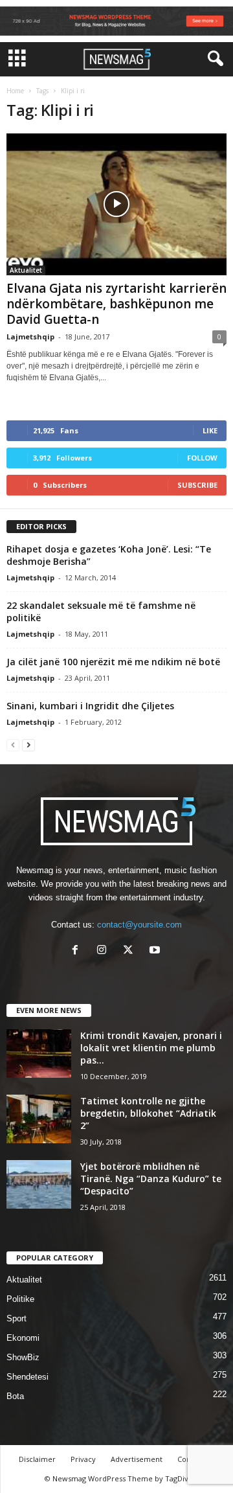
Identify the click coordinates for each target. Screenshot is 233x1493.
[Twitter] (131, 951)
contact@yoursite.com (139, 924)
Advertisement (136, 1459)
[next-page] (28, 744)
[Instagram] (104, 951)
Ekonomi (22, 1338)
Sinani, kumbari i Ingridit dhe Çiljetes (90, 706)
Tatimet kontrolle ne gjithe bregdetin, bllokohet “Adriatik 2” (148, 1113)
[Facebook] (78, 951)
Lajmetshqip (30, 336)
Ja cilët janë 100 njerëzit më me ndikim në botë (113, 661)
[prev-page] (12, 744)
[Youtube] (156, 951)
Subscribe (197, 485)
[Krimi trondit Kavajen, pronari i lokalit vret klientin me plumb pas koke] (38, 1053)
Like (210, 430)
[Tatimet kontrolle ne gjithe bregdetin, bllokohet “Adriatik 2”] (38, 1119)
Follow (202, 457)
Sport (16, 1318)
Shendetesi (27, 1377)
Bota (15, 1396)
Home (15, 90)
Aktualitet (26, 270)
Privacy (83, 1459)
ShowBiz (22, 1357)
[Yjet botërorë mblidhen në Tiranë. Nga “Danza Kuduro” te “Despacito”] (38, 1184)
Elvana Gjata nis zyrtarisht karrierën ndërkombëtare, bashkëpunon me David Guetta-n (116, 304)
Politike (20, 1299)
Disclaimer (37, 1459)
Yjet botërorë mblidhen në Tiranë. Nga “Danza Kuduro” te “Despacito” (150, 1178)
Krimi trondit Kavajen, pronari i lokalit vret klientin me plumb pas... (151, 1047)
